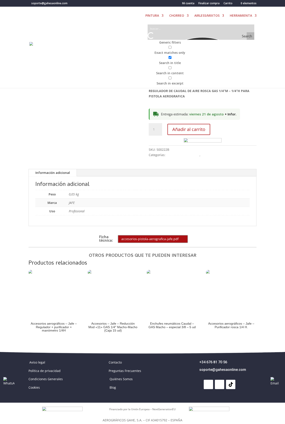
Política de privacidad (44, 371)
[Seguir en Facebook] (208, 384)
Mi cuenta (188, 3)
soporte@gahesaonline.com (222, 370)
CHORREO (176, 16)
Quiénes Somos (121, 379)
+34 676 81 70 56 (213, 362)
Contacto (115, 362)
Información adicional (52, 173)
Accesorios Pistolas (215, 155)
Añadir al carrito (188, 129)
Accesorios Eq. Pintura (183, 155)
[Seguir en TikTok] (230, 384)
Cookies (34, 387)
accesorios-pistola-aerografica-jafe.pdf (150, 239)
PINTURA (152, 16)
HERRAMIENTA (241, 16)
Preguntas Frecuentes (125, 371)
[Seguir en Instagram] (219, 384)
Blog (113, 387)
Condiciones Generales (45, 379)
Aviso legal (37, 362)
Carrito (228, 3)
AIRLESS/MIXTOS (207, 16)
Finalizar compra (209, 3)
